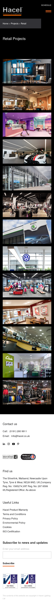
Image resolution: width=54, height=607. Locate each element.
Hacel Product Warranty (15, 509)
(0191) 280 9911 (18, 431)
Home (5, 23)
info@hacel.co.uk (20, 436)
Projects (14, 23)
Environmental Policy (14, 522)
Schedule (46, 5)
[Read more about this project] (27, 71)
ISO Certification (11, 531)
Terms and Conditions (14, 514)
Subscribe (8, 563)
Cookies (7, 527)
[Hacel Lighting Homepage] (12, 11)
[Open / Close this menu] (48, 11)
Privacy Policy (10, 518)
